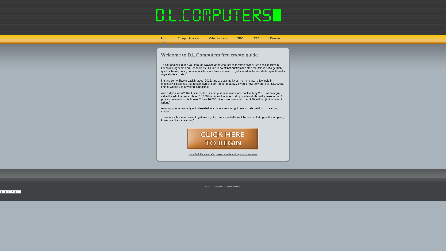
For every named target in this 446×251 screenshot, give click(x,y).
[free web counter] (10, 193)
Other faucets (218, 38)
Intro (164, 38)
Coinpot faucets (188, 38)
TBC (240, 38)
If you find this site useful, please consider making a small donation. (223, 154)
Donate (275, 38)
